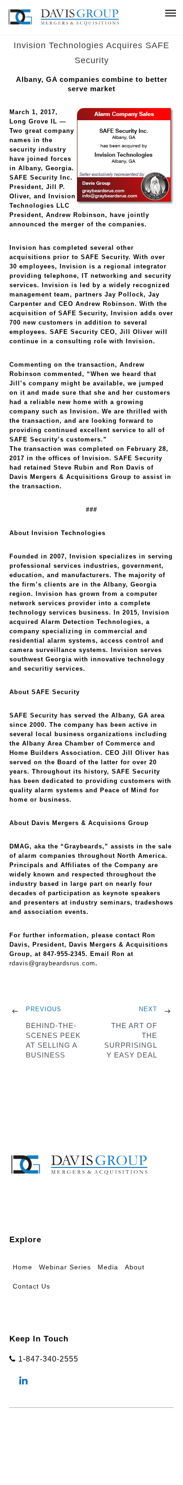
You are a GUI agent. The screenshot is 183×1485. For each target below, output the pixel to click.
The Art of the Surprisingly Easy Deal (130, 1040)
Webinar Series (65, 1267)
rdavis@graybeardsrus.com (52, 963)
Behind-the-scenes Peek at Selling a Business (53, 1040)
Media (108, 1267)
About (135, 1267)
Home (22, 1267)
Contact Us (31, 1286)
